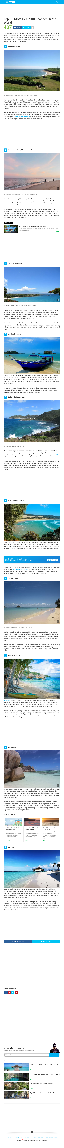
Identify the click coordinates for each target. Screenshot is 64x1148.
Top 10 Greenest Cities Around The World (42, 1093)
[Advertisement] (32, 10)
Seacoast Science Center (22, 116)
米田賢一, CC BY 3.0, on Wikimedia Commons (22, 627)
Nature (31, 1079)
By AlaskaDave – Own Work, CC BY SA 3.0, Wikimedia (24, 305)
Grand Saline (56, 455)
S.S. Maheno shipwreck (20, 569)
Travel (57, 231)
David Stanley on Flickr (18, 446)
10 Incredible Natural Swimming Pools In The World (45, 1074)
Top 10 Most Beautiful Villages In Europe (41, 1083)
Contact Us (28, 1137)
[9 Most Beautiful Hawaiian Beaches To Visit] (32, 822)
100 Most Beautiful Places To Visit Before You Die (44, 1065)
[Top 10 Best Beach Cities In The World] (50, 822)
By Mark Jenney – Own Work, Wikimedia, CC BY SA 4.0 (25, 95)
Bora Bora (7, 700)
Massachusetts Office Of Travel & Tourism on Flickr (25, 194)
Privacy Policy (19, 1137)
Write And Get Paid (51, 1137)
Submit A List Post (38, 1137)
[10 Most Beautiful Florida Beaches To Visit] (13, 822)
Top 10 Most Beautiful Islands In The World (32, 226)
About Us (9, 1137)
